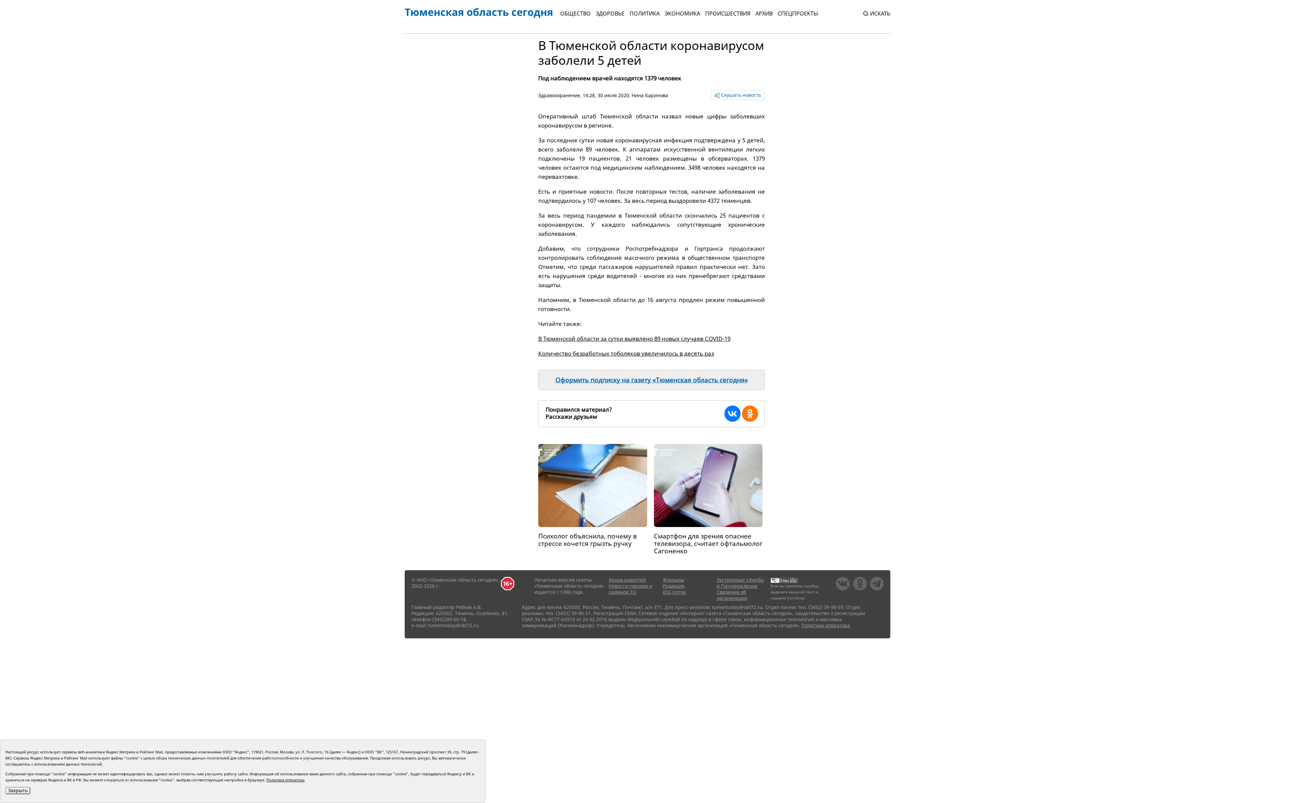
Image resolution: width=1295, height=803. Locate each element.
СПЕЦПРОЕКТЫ (798, 13)
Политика (645, 13)
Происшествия (727, 13)
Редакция (674, 586)
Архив (764, 13)
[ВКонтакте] (732, 414)
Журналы (673, 580)
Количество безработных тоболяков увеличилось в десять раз (626, 353)
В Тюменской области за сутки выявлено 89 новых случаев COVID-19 (634, 338)
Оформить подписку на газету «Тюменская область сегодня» (651, 380)
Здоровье (610, 13)
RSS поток (674, 592)
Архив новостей (627, 580)
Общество (575, 13)
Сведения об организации (732, 595)
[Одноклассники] (750, 414)
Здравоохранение (559, 95)
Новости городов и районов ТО (630, 589)
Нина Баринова (650, 95)
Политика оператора (826, 625)
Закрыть (18, 790)
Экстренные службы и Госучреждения (740, 583)
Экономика (682, 13)
